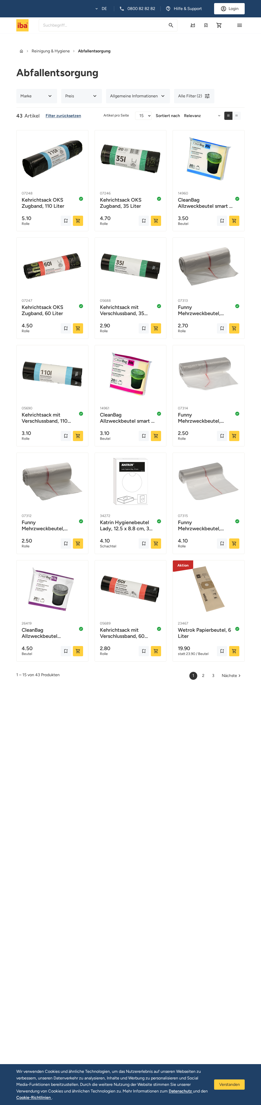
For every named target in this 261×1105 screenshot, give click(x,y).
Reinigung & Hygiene (51, 51)
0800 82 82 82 (141, 8)
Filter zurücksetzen (63, 115)
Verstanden (229, 1084)
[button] (101, 8)
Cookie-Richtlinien (34, 1097)
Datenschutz (181, 1091)
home (21, 51)
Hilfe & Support (188, 8)
